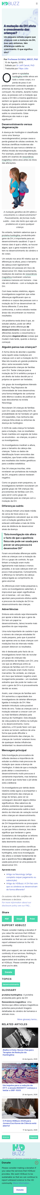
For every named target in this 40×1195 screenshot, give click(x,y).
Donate (8, 972)
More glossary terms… (27, 1019)
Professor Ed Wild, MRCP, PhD (23, 59)
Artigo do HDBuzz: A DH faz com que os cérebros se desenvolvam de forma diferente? (22, 886)
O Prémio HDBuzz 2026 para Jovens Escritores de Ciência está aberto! (19, 1123)
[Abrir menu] (36, 3)
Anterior (6, 1137)
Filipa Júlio (23, 68)
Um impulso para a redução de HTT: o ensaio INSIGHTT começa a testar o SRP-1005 (20, 1087)
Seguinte (33, 1137)
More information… (22, 1183)
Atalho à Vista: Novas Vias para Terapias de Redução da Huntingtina (18, 1052)
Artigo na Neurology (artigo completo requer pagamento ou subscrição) (21, 877)
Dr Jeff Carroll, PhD (25, 65)
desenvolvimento (11, 984)
